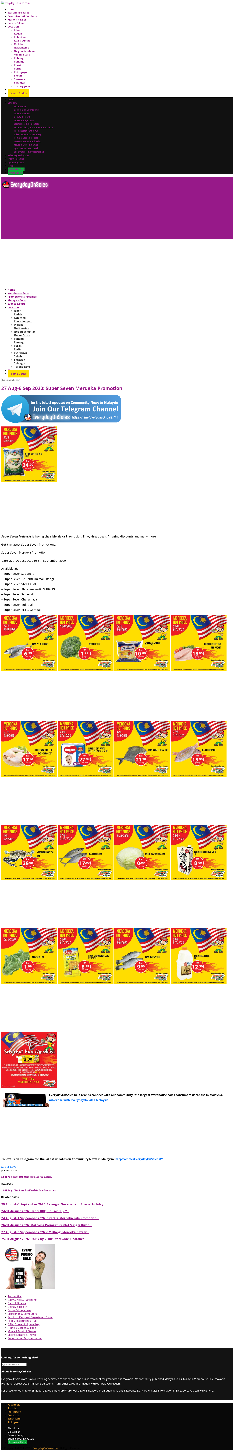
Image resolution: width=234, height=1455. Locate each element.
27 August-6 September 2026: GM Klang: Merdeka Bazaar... (45, 1232)
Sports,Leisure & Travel (26, 148)
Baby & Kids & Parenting (26, 109)
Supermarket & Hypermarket (29, 151)
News (10, 165)
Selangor (19, 82)
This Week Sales (16, 158)
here (210, 1390)
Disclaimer (14, 1431)
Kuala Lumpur (23, 40)
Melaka (19, 44)
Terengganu (22, 86)
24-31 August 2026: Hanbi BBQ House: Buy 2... (35, 1211)
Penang (19, 61)
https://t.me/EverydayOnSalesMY (139, 1159)
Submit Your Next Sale (21, 1438)
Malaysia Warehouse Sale (198, 1379)
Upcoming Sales (16, 162)
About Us (13, 1428)
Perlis (17, 68)
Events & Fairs (16, 23)
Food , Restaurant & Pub (26, 130)
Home (11, 9)
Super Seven (9, 1167)
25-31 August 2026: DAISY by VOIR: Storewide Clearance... (44, 1239)
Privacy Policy (16, 1435)
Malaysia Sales (17, 19)
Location (13, 26)
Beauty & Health (22, 116)
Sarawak (19, 79)
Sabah (18, 75)
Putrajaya (20, 72)
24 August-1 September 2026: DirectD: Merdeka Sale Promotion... (50, 1218)
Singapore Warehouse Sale (68, 1390)
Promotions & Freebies (22, 16)
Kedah (18, 33)
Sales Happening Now (18, 155)
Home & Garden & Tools (26, 137)
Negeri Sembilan (24, 51)
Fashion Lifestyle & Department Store (33, 127)
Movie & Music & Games (26, 144)
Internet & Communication (27, 141)
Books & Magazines (24, 120)
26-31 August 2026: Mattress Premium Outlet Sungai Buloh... (46, 1225)
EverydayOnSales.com (14, 1379)
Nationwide (21, 47)
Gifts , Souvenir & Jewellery (27, 134)
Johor (17, 30)
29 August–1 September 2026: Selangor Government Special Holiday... (53, 1204)
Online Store (22, 54)
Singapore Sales (41, 1390)
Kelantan (20, 37)
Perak (17, 65)
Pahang (19, 58)
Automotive (20, 106)
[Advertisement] (96, 215)
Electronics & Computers (26, 123)
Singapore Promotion (99, 1390)
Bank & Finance (22, 113)
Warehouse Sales (18, 12)
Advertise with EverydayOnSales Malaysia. (79, 1100)
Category (12, 102)
